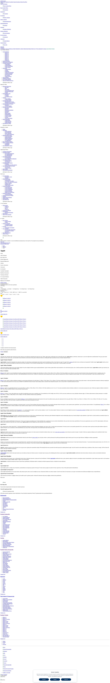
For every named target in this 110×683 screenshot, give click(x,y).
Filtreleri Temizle (3, 282)
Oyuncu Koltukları (8, 190)
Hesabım (5, 4)
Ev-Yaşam (44, 48)
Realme (4, 589)
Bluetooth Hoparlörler (9, 212)
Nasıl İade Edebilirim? (7, 543)
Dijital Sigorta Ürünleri (9, 185)
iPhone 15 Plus (5, 621)
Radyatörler (7, 144)
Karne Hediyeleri (6, 604)
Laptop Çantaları (8, 116)
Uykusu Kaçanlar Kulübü (7, 602)
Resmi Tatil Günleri (6, 606)
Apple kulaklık (3, 452)
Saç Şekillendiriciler (8, 154)
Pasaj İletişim (5, 502)
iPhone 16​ (2, 373)
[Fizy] (55, 647)
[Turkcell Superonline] (55, 649)
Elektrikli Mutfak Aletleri (7, 135)
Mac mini (6, 87)
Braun (4, 581)
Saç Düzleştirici (5, 532)
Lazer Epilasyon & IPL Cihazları (11, 164)
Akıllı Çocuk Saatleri (9, 66)
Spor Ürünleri (5, 220)
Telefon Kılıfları (8, 69)
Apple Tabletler (8, 98)
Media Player (5, 213)
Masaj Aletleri (5, 169)
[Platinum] (55, 651)
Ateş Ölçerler (7, 166)
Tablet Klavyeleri (8, 121)
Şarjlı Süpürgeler (8, 132)
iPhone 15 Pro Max (6, 623)
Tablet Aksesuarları (6, 119)
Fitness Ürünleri (8, 221)
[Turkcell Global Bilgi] (55, 664)
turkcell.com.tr (3, 0)
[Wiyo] (55, 666)
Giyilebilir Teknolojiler (7, 63)
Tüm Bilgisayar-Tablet (7, 123)
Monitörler (7, 108)
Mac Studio (7, 89)
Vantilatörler (7, 143)
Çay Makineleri (8, 140)
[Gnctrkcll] (55, 661)
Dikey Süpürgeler (8, 133)
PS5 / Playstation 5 (6, 635)
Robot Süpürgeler (8, 131)
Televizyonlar (5, 205)
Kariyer (4, 500)
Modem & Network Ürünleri (8, 103)
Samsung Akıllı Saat (6, 567)
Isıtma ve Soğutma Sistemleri (8, 142)
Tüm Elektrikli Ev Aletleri (7, 145)
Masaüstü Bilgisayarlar (7, 86)
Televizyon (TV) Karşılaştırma (8, 546)
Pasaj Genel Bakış (6, 497)
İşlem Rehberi (5, 541)
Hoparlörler (7, 111)
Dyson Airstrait (5, 634)
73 (7, 294)
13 (14, 294)
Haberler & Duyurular (7, 498)
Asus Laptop (5, 568)
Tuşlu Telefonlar (6, 77)
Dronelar (4, 196)
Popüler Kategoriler (5, 514)
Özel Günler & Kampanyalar (7, 596)
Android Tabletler (8, 99)
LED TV (6, 207)
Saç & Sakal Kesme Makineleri (10, 158)
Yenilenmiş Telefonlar (7, 78)
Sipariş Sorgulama (16, 1)
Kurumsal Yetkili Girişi (4, 243)
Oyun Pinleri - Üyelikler (9, 181)
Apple (4, 578)
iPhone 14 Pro (5, 626)
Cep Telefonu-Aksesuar (4, 48)
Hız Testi (4, 510)
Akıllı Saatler (7, 64)
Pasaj (4, 245)
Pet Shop (4, 226)
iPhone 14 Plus (5, 625)
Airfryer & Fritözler (8, 136)
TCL (4, 591)
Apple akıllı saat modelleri (60, 432)
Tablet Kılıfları (7, 120)
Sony (4, 592)
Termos (6, 222)
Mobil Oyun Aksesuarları (9, 192)
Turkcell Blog (5, 505)
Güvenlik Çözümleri (8, 225)
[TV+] (55, 655)
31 (10, 294)
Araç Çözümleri (6, 228)
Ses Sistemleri (5, 211)
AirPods (6, 70)
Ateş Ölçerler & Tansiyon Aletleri (9, 165)
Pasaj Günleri (5, 601)
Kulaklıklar (7, 71)
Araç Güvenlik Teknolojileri (10, 229)
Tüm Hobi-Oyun (6, 199)
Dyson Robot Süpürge (7, 570)
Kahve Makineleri (8, 139)
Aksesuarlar (5, 68)
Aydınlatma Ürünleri (8, 224)
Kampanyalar (2, 1)
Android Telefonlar (6, 61)
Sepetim (2, 47)
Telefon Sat (5, 547)
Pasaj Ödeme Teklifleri (7, 607)
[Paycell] (55, 659)
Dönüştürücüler (8, 114)
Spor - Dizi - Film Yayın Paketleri (11, 182)
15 (18, 294)
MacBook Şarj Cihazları (9, 101)
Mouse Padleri (7, 113)
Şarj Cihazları (7, 75)
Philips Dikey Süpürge (7, 557)
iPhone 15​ (2, 380)
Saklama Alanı (7, 184)
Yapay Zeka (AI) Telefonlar (8, 62)
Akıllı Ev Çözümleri (6, 223)
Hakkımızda (3, 495)
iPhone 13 (7, 56)
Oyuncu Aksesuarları (6, 186)
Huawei (4, 583)
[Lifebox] (55, 657)
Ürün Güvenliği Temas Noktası (8, 542)
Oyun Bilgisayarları (8, 96)
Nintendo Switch (6, 636)
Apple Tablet (5, 564)
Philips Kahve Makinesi (7, 553)
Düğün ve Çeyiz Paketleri (7, 599)
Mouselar (6, 112)
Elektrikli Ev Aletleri (19, 48)
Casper (4, 582)
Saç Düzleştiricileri (8, 155)
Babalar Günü (5, 609)
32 (3, 294)
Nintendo (6, 177)
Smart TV (7, 206)
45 (25, 292)
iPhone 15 (7, 54)
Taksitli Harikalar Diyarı (7, 610)
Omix (4, 587)
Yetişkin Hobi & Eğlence (7, 197)
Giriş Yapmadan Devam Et (5, 242)
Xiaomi (4, 590)
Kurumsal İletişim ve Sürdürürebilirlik (9, 499)
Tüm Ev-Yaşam (5, 233)
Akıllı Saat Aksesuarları (9, 72)
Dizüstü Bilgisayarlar (6, 93)
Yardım (21, 1)
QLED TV (7, 209)
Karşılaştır (5, 351)
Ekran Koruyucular (8, 74)
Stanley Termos (5, 572)
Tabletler (4, 97)
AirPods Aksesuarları (9, 73)
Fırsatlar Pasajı (5, 600)
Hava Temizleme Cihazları (7, 141)
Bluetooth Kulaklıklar (7, 521)
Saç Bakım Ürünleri (6, 152)
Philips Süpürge (5, 558)
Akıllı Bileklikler (8, 65)
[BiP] (55, 653)
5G (3, 508)
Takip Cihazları (8, 67)
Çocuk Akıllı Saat (6, 530)
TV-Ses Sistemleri (39, 48)
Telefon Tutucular (8, 76)
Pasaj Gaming (5, 504)
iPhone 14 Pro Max (6, 627)
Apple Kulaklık (5, 559)
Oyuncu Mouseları (8, 188)
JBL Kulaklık (5, 552)
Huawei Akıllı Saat (6, 561)
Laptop (4, 523)
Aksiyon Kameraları (8, 194)
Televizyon (5, 528)
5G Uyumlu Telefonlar (7, 79)
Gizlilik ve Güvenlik (6, 501)
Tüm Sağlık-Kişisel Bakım (7, 170)
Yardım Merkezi (6, 540)
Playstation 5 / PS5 (8, 176)
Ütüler (4, 129)
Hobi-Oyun (33, 48)
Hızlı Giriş (2, 241)
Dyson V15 (5, 633)
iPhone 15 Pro (5, 622)
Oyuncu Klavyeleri (8, 187)
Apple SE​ (20, 410)
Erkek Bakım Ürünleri (7, 156)
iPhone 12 (7, 57)
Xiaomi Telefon (5, 565)
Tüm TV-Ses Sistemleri (7, 214)
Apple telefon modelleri (81, 410)
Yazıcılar (6, 117)
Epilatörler (7, 163)
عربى (4, 643)
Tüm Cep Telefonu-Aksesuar (8, 80)
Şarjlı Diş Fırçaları (8, 160)
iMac (6, 88)
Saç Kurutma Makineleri (9, 153)
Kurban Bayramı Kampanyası (8, 605)
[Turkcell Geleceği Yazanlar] (55, 668)
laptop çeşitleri (35, 437)
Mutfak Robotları (8, 137)
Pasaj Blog (25, 1)
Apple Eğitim (5, 598)
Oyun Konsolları (6, 175)
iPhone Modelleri (6, 518)
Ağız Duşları (7, 161)
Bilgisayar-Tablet (12, 48)
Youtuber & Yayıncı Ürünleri (8, 195)
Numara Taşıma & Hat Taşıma (8, 509)
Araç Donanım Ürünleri (9, 230)
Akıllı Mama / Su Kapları (9, 227)
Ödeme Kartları (5, 198)
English (4, 642)
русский (4, 644)
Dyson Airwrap (5, 632)
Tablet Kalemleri (8, 122)
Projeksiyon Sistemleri (7, 210)
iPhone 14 (7, 55)
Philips (4, 588)
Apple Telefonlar (6, 51)
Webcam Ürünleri (8, 115)
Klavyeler (7, 109)
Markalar (7, 1)
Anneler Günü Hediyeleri (7, 608)
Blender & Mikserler (8, 138)
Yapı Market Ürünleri (6, 232)
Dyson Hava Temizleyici (7, 560)
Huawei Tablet (5, 569)
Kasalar (6, 92)
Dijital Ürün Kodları (6, 178)
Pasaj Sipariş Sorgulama (7, 544)
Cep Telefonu (5, 516)
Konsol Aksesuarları (8, 191)
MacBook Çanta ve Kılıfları (10, 102)
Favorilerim (11, 1)
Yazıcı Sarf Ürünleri (8, 118)
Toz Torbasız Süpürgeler (9, 134)
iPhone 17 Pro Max (6, 619)
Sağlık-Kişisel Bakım (27, 48)
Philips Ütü (5, 562)
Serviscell (7, 231)
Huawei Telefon (6, 571)
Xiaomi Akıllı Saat (6, 566)
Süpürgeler (5, 130)
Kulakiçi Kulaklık (6, 531)
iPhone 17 (7, 52)
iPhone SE (7, 60)
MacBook (7, 94)
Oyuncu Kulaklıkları (8, 189)
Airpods (70, 362)
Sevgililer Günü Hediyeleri (7, 603)
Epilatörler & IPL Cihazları (7, 162)
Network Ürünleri (8, 105)
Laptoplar (7, 95)
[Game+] (55, 662)
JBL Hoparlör (5, 563)
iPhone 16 (7, 53)
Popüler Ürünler (4, 615)
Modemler (7, 104)
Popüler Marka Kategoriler (6, 549)
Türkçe (4, 641)
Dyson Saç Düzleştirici (7, 556)
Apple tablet (52, 458)
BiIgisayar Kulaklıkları (9, 110)
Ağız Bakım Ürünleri (6, 159)
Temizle (1, 351)
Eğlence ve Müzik (8, 183)
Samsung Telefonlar (6, 551)
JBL (3, 584)
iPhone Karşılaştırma (6, 545)
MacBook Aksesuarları (7, 100)
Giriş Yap (2, 4)
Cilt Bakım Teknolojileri (7, 151)
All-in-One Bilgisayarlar (9, 90)
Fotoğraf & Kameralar (7, 193)
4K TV (6, 208)
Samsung (4, 579)
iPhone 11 (102, 404)
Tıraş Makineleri (8, 157)
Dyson (4, 580)
